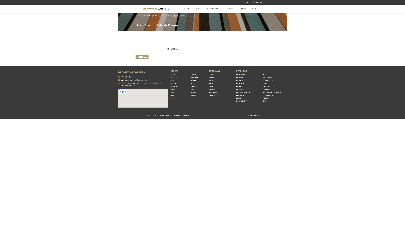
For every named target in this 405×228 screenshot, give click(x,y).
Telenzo (266, 89)
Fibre (238, 98)
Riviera (266, 86)
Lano (265, 83)
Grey (172, 92)
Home (139, 16)
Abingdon (240, 74)
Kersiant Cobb (269, 80)
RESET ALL (142, 57)
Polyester (213, 92)
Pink (172, 98)
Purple (194, 80)
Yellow (194, 95)
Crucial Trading (243, 92)
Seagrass (213, 77)
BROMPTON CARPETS (131, 72)
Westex (266, 98)
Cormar (239, 89)
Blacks (173, 77)
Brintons (240, 80)
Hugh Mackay (155, 16)
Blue (172, 80)
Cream (193, 74)
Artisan (239, 77)
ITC (264, 74)
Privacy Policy (254, 115)
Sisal (211, 86)
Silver (193, 86)
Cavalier (240, 86)
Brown (173, 86)
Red (192, 83)
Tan (192, 89)
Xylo (265, 101)
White (193, 92)
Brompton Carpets (165, 115)
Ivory (172, 95)
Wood (212, 95)
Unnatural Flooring (272, 92)
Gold (172, 89)
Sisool (212, 89)
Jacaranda (267, 77)
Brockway (240, 83)
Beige (172, 74)
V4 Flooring (268, 95)
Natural (194, 77)
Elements (240, 95)
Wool (211, 80)
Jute (211, 74)
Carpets (155, 8)
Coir (211, 83)
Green (173, 83)
